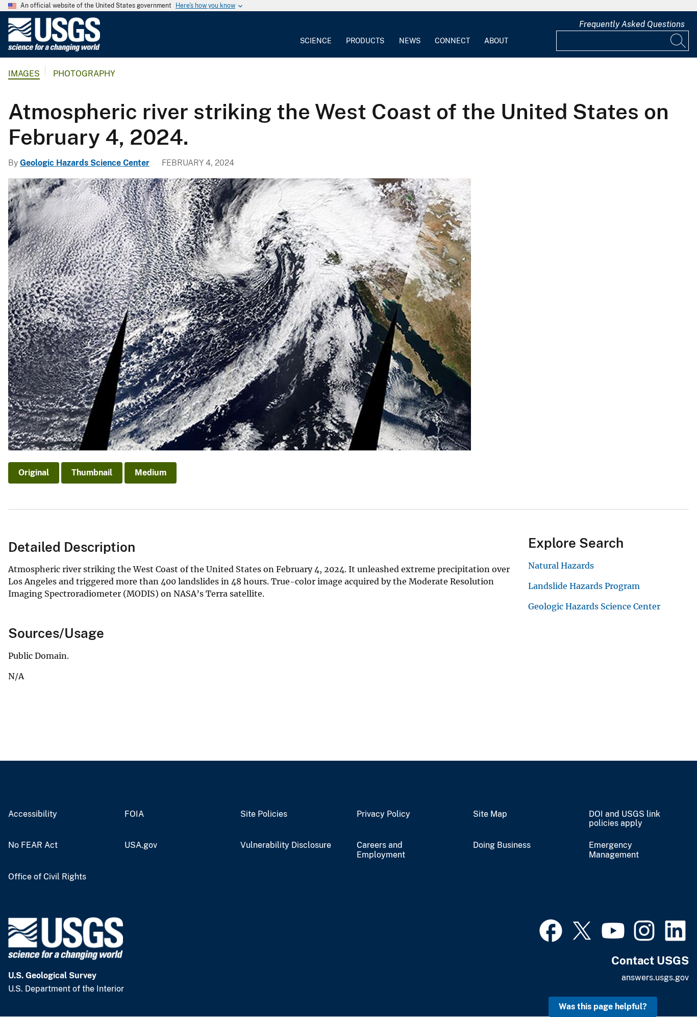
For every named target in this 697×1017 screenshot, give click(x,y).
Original (33, 472)
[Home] (54, 49)
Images (24, 73)
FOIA (134, 814)
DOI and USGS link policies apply (624, 819)
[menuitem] (316, 34)
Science (316, 41)
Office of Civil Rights (47, 876)
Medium (150, 472)
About (496, 41)
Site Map (490, 814)
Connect (452, 41)
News (409, 41)
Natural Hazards (561, 565)
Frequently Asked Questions (632, 24)
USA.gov (141, 845)
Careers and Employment (381, 850)
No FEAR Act (33, 845)
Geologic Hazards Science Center (85, 163)
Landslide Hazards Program (584, 586)
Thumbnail (91, 472)
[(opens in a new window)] (550, 929)
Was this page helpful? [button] (603, 1006)
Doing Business (502, 845)
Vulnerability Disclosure (285, 845)
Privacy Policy (383, 814)
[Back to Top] (660, 980)
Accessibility (32, 814)
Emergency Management (614, 850)
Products (365, 41)
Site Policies (263, 814)
